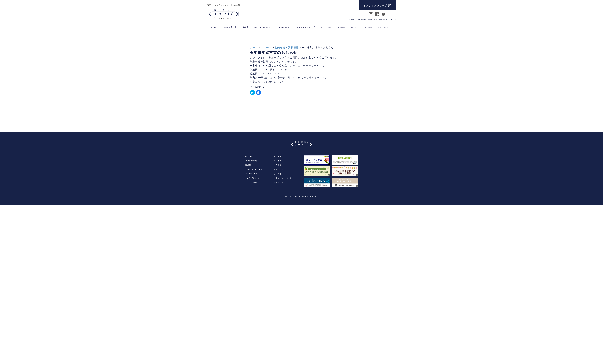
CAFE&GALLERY (253, 169)
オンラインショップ (305, 27)
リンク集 (278, 174)
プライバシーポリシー (284, 178)
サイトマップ (280, 182)
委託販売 (278, 161)
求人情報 (278, 165)
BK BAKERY (251, 174)
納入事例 (278, 156)
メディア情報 (251, 182)
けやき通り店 (251, 161)
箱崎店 (248, 165)
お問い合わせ (280, 169)
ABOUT (215, 27)
